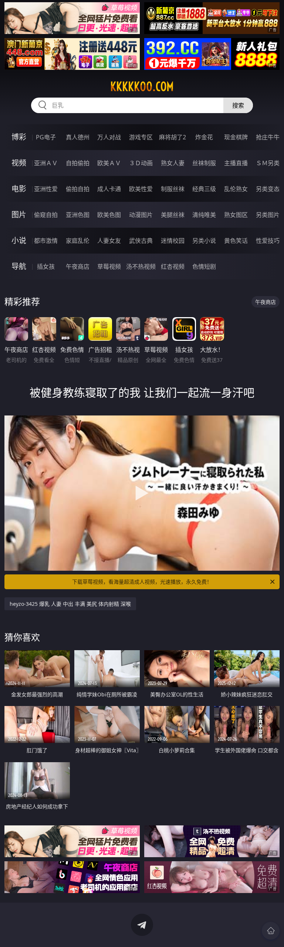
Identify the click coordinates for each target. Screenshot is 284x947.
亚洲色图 (77, 215)
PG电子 (46, 137)
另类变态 (268, 189)
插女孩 (46, 266)
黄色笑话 (236, 241)
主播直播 (236, 163)
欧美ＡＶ (109, 163)
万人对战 (109, 137)
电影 (18, 189)
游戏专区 (141, 137)
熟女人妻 (173, 163)
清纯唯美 (204, 215)
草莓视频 (109, 266)
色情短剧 (204, 266)
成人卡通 (109, 189)
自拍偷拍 (77, 163)
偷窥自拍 (46, 215)
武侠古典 (141, 241)
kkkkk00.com (142, 86)
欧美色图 (109, 215)
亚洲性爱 (46, 189)
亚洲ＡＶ (46, 163)
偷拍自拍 (77, 189)
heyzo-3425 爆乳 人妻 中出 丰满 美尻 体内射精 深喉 (70, 603)
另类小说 (204, 241)
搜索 (238, 105)
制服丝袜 (173, 189)
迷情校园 (173, 241)
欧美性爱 (141, 189)
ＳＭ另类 (268, 163)
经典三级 (204, 189)
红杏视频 (173, 266)
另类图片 (268, 215)
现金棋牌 (236, 137)
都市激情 (46, 241)
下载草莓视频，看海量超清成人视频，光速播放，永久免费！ (142, 581)
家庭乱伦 (77, 241)
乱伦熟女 (236, 189)
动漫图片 (141, 215)
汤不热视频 (141, 266)
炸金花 (204, 137)
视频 (18, 163)
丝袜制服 (204, 163)
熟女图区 (236, 215)
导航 (18, 266)
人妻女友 (109, 241)
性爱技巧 (268, 241)
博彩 (18, 137)
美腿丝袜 (173, 215)
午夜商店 (77, 266)
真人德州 (77, 137)
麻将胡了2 (172, 137)
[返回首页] (271, 931)
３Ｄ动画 (141, 163)
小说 (18, 240)
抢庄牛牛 (268, 137)
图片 (18, 215)
